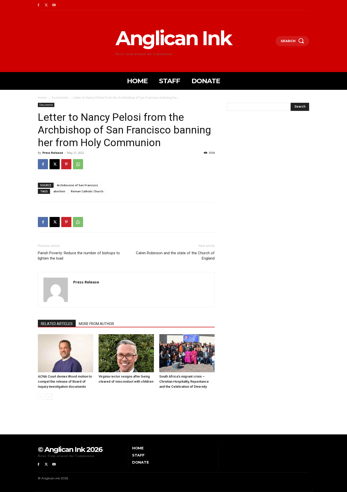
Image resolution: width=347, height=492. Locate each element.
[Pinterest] (66, 164)
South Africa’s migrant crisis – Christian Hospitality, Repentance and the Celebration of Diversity (184, 381)
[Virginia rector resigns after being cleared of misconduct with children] (126, 353)
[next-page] (49, 397)
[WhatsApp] (78, 164)
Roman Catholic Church (87, 191)
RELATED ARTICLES (57, 324)
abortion (59, 191)
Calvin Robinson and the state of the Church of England (175, 256)
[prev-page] (41, 397)
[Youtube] (54, 5)
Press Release (52, 153)
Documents (60, 97)
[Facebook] (38, 5)
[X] (46, 5)
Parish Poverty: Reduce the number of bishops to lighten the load (79, 256)
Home (42, 97)
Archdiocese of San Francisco (77, 185)
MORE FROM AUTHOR (96, 324)
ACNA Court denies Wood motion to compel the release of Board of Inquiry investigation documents (65, 381)
